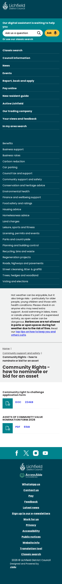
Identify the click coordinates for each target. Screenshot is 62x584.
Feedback (31, 502)
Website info (31, 542)
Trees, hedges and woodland (20, 275)
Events (7, 73)
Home (6, 348)
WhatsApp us (31, 484)
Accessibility (31, 531)
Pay (31, 496)
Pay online (10, 88)
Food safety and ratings (17, 203)
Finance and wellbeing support (22, 197)
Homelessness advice (16, 215)
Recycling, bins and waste (18, 251)
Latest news (31, 507)
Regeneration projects (17, 257)
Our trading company (17, 111)
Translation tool (31, 548)
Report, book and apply (18, 81)
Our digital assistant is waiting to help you (29, 25)
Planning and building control (21, 245)
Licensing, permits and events (21, 233)
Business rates (11, 155)
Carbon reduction (14, 161)
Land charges (11, 221)
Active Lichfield (13, 103)
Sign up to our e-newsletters (31, 513)
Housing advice (12, 209)
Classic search (12, 50)
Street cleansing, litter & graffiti (22, 269)
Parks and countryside (16, 239)
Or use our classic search (18, 39)
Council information (16, 58)
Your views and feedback (20, 119)
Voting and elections (15, 281)
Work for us (31, 519)
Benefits (8, 143)
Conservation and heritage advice (24, 185)
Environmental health (16, 191)
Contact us (31, 490)
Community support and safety (22, 179)
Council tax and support (17, 173)
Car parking (10, 167)
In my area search (15, 126)
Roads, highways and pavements (23, 263)
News (6, 65)
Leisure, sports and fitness (19, 227)
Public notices (31, 537)
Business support (13, 149)
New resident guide (16, 96)
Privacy (31, 525)
